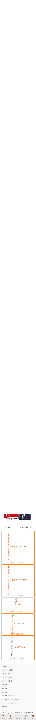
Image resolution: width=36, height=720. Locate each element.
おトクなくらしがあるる (10, 696)
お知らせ (5, 692)
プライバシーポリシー (9, 703)
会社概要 (5, 688)
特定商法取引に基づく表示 (11, 699)
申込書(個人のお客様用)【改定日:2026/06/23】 (18, 554)
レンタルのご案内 (7, 670)
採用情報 (5, 707)
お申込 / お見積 (7, 681)
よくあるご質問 (7, 677)
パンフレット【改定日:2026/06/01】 (18, 628)
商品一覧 (18, 718)
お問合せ (5, 685)
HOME (4, 666)
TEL (33, 718)
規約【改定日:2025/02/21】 (18, 608)
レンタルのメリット (8, 674)
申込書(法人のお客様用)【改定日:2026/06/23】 (18, 588)
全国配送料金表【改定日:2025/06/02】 (18, 653)
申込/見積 (26, 718)
